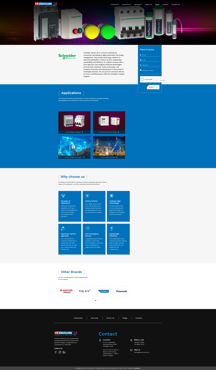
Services (137, 4)
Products (114, 4)
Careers (165, 4)
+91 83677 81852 (139, 342)
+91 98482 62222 (139, 344)
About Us (148, 4)
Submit (152, 87)
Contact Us (175, 4)
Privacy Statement (112, 368)
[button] (92, 300)
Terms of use (122, 368)
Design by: (134, 368)
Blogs (157, 4)
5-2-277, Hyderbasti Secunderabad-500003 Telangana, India (110, 344)
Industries (126, 4)
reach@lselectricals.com (141, 352)
